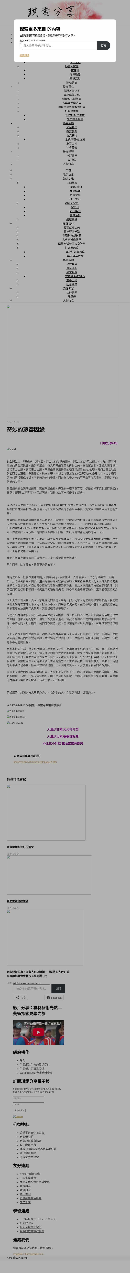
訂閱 (103, 45)
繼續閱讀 (24, 55)
